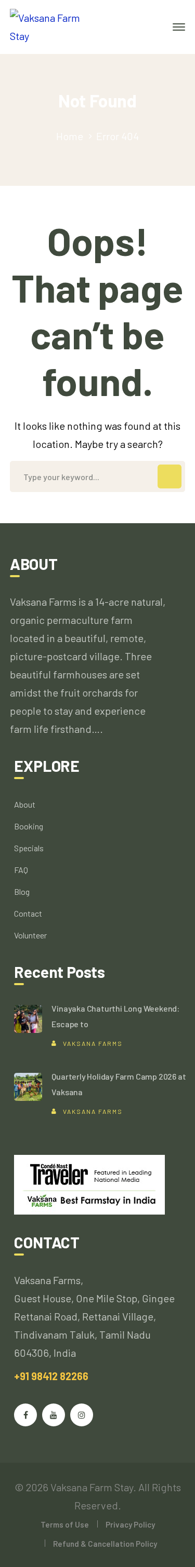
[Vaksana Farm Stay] (55, 25)
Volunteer (30, 935)
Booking (28, 826)
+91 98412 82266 (51, 1376)
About (24, 804)
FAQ (21, 870)
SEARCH (169, 476)
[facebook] (25, 1415)
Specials (29, 848)
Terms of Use (65, 1524)
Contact (28, 913)
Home (69, 136)
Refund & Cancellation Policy (105, 1543)
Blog (22, 891)
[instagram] (81, 1415)
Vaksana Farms (93, 1043)
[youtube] (53, 1415)
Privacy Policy (130, 1524)
